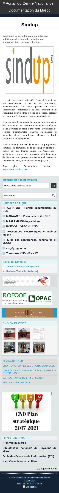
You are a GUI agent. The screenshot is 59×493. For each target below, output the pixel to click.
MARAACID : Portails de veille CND (28, 216)
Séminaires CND (13, 361)
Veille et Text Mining (16, 382)
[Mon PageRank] (47, 468)
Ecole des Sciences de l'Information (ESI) (28, 456)
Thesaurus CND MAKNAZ (22, 253)
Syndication (31, 487)
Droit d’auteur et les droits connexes (29, 365)
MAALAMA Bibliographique (23, 221)
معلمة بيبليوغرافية (16, 248)
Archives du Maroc (14, 442)
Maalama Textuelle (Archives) (21, 271)
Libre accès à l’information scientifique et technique (29, 371)
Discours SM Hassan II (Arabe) (22, 266)
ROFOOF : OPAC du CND (22, 226)
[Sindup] (29, 47)
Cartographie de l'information (23, 377)
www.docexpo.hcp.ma (15, 169)
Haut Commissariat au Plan (20, 461)
